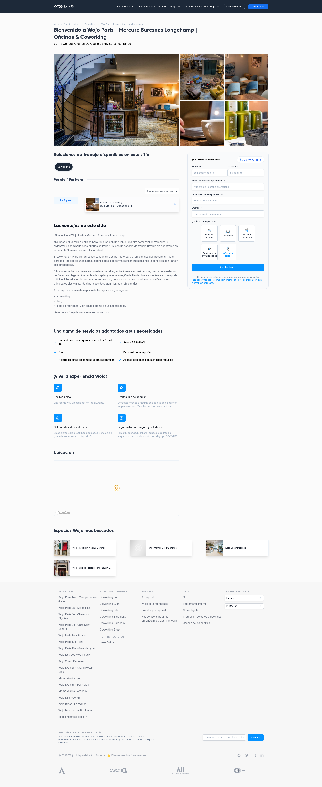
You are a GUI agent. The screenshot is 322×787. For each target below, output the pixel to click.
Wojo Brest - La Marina (72, 704)
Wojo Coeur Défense (235, 548)
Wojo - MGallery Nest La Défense (89, 548)
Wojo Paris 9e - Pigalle (72, 635)
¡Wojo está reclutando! (154, 603)
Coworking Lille (109, 610)
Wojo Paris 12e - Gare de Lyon (76, 648)
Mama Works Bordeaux (72, 691)
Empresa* (197, 208)
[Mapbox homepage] (62, 513)
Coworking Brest (110, 629)
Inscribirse (255, 737)
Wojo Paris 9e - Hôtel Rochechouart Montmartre (96, 567)
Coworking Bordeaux (112, 623)
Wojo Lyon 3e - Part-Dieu (73, 684)
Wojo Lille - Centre (69, 697)
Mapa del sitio (84, 755)
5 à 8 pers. (65, 200)
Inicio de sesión (234, 6)
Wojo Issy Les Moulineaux (74, 654)
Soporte (100, 755)
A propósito (148, 597)
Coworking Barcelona (113, 616)
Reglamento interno (195, 603)
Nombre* (196, 166)
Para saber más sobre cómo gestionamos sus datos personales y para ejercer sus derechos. (227, 281)
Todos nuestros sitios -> (72, 716)
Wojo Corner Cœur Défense (163, 548)
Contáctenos (228, 267)
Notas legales (191, 610)
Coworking (90, 24)
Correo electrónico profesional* (208, 194)
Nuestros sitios (71, 24)
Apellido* (233, 166)
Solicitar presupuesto (154, 610)
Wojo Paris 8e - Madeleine (74, 607)
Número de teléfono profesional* (208, 180)
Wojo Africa (107, 642)
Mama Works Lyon (69, 678)
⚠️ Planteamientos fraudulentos (126, 755)
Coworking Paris (110, 597)
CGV (186, 597)
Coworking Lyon (109, 603)
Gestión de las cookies (196, 623)
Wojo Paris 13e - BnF (71, 641)
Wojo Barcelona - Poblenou (75, 710)
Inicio (56, 24)
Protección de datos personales (202, 616)
